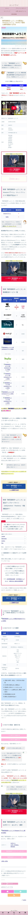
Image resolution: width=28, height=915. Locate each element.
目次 (13, 179)
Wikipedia (13, 846)
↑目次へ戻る (4, 861)
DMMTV (9, 87)
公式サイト (13, 843)
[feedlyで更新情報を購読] (20, 891)
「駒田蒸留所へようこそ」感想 (14, 857)
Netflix (7, 216)
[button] (25, 471)
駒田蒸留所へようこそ (13, 883)
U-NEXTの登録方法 (14, 735)
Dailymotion (4, 538)
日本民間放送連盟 (11, 579)
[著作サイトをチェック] (7, 891)
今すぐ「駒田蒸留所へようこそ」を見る (14, 486)
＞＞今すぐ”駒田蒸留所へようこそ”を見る (14, 170)
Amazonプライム (7, 213)
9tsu (2, 543)
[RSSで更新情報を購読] (14, 895)
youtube (3, 536)
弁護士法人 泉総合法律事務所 (16, 581)
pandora (3, 540)
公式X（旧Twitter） (15, 844)
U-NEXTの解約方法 (14, 739)
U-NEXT (4, 883)
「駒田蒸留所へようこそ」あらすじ (14, 851)
